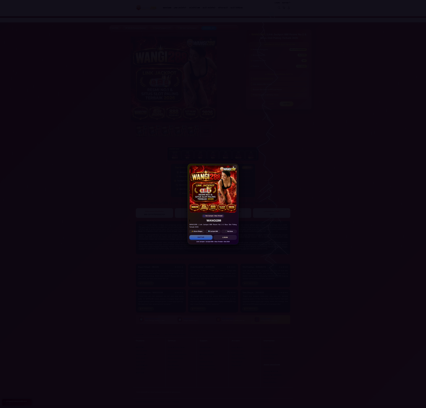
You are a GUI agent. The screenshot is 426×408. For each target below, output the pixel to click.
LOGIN (225, 237)
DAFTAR (201, 237)
